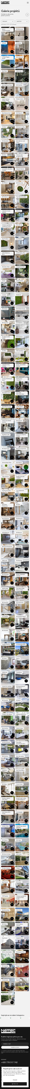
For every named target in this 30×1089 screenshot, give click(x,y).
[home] (8, 2)
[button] (27, 2)
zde (23, 1050)
